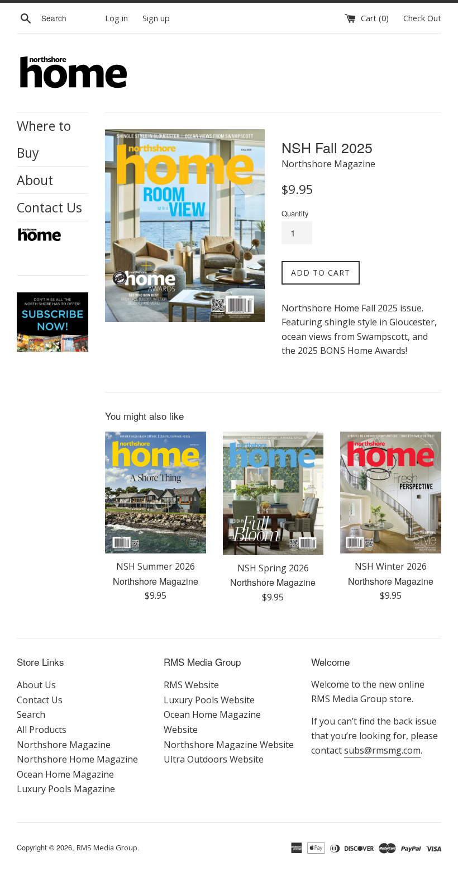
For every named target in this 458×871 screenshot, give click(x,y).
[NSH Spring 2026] (273, 493)
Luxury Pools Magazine (66, 789)
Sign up (156, 18)
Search (31, 714)
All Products (41, 729)
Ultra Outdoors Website (214, 759)
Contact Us (49, 207)
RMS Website (191, 685)
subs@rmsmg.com (382, 750)
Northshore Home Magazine (77, 759)
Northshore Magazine (64, 745)
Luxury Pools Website (209, 700)
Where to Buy (44, 139)
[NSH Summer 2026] (155, 492)
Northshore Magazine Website (229, 745)
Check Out (422, 18)
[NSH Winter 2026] (390, 492)
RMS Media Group (107, 847)
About (35, 180)
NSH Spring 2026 (273, 568)
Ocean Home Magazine (65, 774)
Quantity (295, 213)
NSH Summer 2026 (155, 566)
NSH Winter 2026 (391, 566)
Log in (116, 18)
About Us (36, 685)
